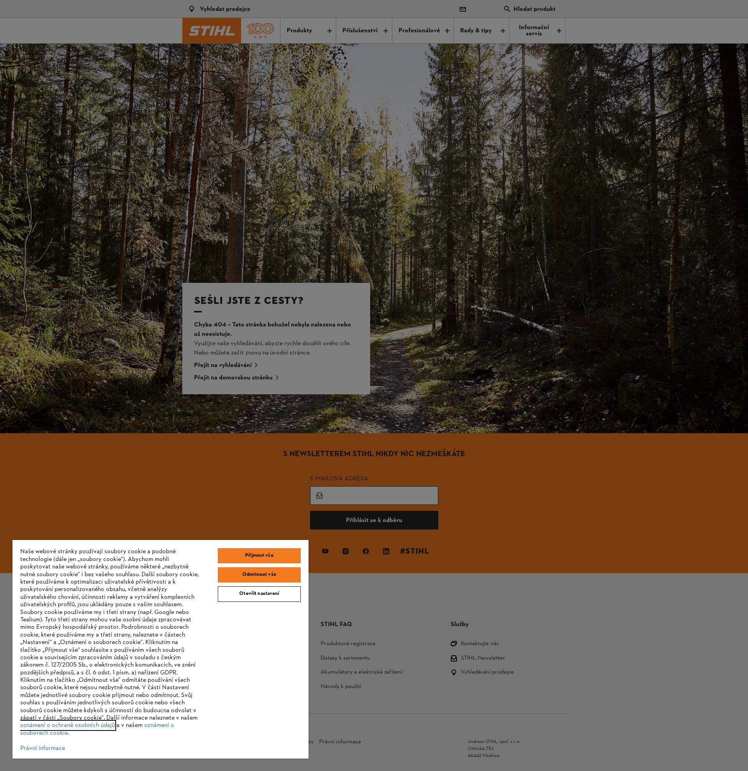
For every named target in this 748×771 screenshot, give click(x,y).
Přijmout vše (259, 555)
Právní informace (42, 748)
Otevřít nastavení (259, 593)
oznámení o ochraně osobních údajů (67, 725)
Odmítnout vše (259, 574)
